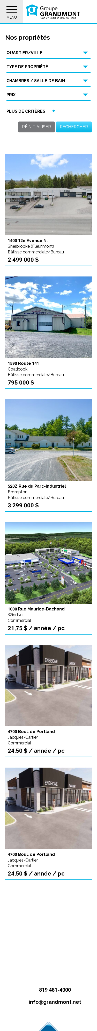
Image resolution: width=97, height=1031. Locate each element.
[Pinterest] (59, 1014)
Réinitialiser (36, 126)
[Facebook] (37, 1014)
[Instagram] (48, 1014)
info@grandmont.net (54, 1002)
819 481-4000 (54, 990)
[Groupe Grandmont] (53, 11)
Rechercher (74, 126)
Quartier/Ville (24, 52)
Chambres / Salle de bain (35, 80)
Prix (11, 94)
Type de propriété (27, 66)
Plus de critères (25, 111)
